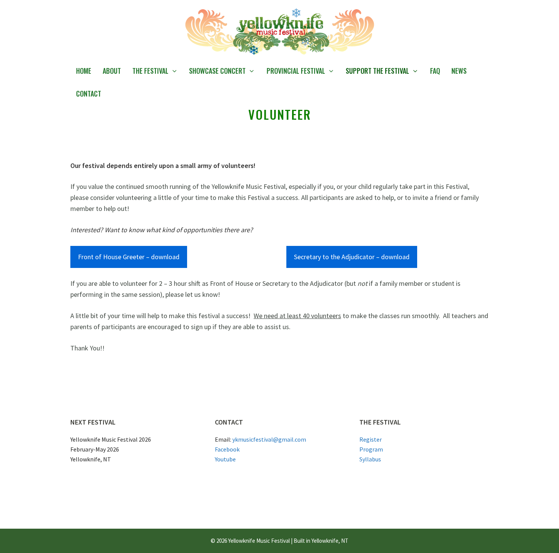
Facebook (227, 449)
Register (370, 439)
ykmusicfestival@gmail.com (269, 439)
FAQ (435, 71)
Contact (88, 93)
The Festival (150, 71)
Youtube (225, 459)
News (459, 71)
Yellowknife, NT (329, 540)
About (112, 71)
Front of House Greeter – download (128, 256)
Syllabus (370, 459)
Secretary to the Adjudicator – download (352, 256)
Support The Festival (377, 71)
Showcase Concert (217, 71)
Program (371, 449)
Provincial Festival (296, 71)
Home (83, 71)
